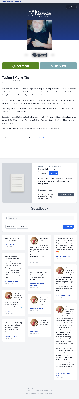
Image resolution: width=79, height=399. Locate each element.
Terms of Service (44, 390)
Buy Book (54, 173)
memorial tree (14, 137)
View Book (43, 173)
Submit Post (68, 227)
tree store (43, 137)
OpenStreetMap (41, 393)
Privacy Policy (34, 390)
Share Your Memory (66, 194)
